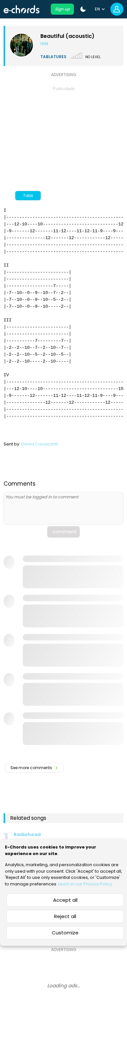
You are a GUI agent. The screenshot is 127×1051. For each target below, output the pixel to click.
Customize (65, 932)
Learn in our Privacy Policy (85, 884)
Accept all (65, 900)
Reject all (65, 916)
